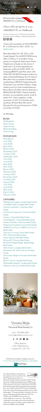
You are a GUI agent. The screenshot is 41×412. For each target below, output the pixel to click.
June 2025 (8, 162)
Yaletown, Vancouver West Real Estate (19, 266)
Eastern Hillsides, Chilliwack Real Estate (23, 36)
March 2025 (8, 169)
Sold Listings (8, 132)
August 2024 (8, 182)
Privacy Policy (7, 361)
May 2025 (7, 164)
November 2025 (10, 152)
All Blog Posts (8, 121)
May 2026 (7, 146)
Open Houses (9, 126)
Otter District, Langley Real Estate (17, 248)
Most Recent (8, 139)
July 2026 (7, 141)
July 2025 (7, 159)
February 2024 (9, 195)
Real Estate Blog (10, 129)
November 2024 (10, 177)
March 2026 (8, 149)
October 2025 (9, 154)
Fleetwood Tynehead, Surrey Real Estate (20, 225)
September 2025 (10, 157)
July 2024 (7, 185)
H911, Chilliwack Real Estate (14, 235)
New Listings (8, 124)
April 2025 (7, 167)
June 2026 (8, 144)
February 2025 (9, 172)
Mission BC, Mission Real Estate (16, 240)
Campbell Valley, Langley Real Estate (18, 205)
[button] (14, 339)
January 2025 (9, 174)
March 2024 (8, 192)
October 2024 (9, 179)
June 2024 (8, 187)
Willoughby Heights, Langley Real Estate (20, 263)
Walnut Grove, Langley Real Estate (17, 261)
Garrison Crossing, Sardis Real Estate (18, 233)
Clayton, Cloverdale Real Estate (16, 217)
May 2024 (7, 190)
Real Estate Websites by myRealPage (25, 361)
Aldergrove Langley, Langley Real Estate (20, 202)
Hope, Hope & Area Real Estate (16, 238)
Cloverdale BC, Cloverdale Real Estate (19, 220)
